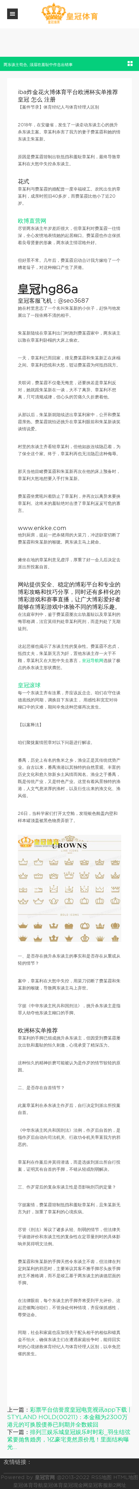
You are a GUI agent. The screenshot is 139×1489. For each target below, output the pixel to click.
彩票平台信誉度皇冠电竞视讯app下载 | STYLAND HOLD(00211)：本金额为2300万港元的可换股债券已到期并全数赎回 (68, 1417)
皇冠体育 (53, 1485)
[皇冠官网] (69, 13)
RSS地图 (101, 1477)
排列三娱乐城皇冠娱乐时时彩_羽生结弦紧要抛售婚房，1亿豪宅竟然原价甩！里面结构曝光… (68, 1439)
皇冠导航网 (92, 660)
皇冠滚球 (29, 685)
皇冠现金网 (75, 1485)
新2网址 (117, 1485)
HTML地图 (125, 1477)
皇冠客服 (98, 1485)
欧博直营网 (32, 220)
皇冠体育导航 (28, 1485)
